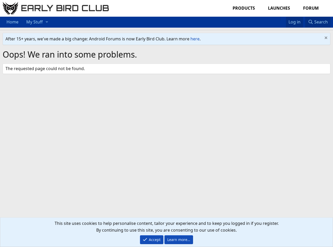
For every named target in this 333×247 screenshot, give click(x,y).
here (195, 39)
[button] (47, 22)
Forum (311, 8)
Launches (279, 8)
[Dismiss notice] (325, 38)
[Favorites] (283, 19)
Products (244, 8)
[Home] (277, 19)
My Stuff (34, 22)
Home (12, 22)
